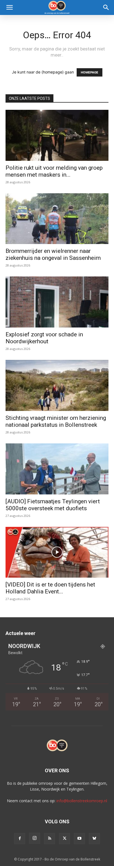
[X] (64, 838)
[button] (9, 7)
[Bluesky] (94, 838)
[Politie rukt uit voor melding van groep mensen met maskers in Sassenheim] (57, 135)
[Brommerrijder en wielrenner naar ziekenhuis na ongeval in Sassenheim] (57, 218)
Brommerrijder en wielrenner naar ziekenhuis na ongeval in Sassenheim (53, 254)
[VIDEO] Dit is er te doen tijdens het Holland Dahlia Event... (50, 588)
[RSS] (49, 838)
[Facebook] (19, 838)
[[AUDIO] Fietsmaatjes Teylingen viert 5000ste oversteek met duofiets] (57, 468)
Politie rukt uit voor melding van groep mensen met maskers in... (54, 171)
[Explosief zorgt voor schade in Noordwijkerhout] (57, 301)
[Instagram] (34, 838)
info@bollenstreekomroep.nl (81, 800)
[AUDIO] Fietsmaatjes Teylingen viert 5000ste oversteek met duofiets (53, 505)
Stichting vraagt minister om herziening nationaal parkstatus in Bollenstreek (56, 421)
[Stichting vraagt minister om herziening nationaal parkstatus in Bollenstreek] (57, 385)
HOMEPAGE (89, 72)
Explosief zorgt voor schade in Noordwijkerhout (44, 338)
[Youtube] (79, 838)
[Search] (106, 7)
